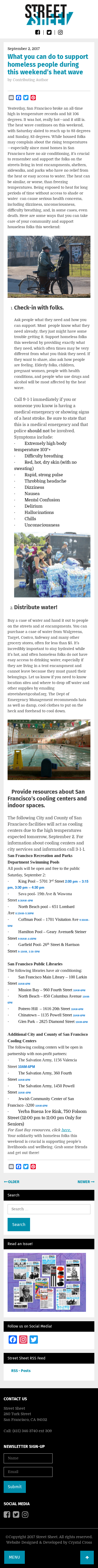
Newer (84, 1182)
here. (66, 1130)
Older (13, 1182)
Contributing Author (30, 80)
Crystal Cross (80, 1542)
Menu (14, 1557)
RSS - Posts (21, 1371)
